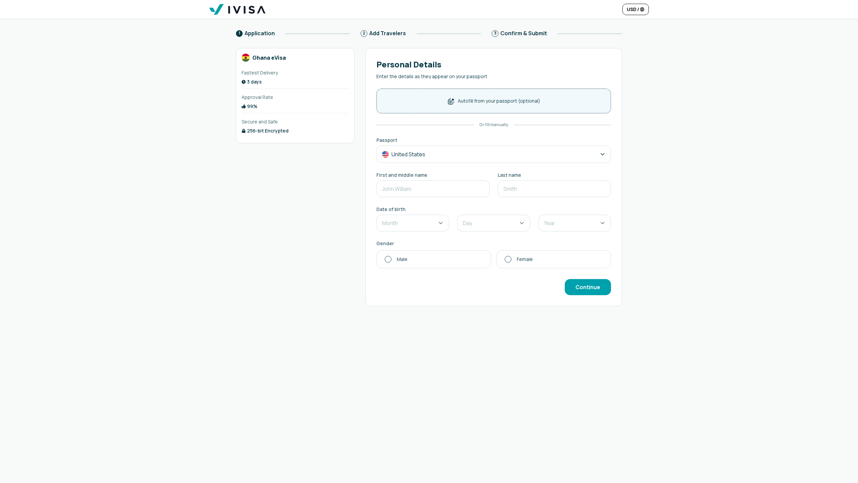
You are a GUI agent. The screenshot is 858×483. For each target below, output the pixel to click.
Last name (509, 175)
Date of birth (391, 209)
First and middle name (401, 175)
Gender (385, 243)
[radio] (433, 259)
